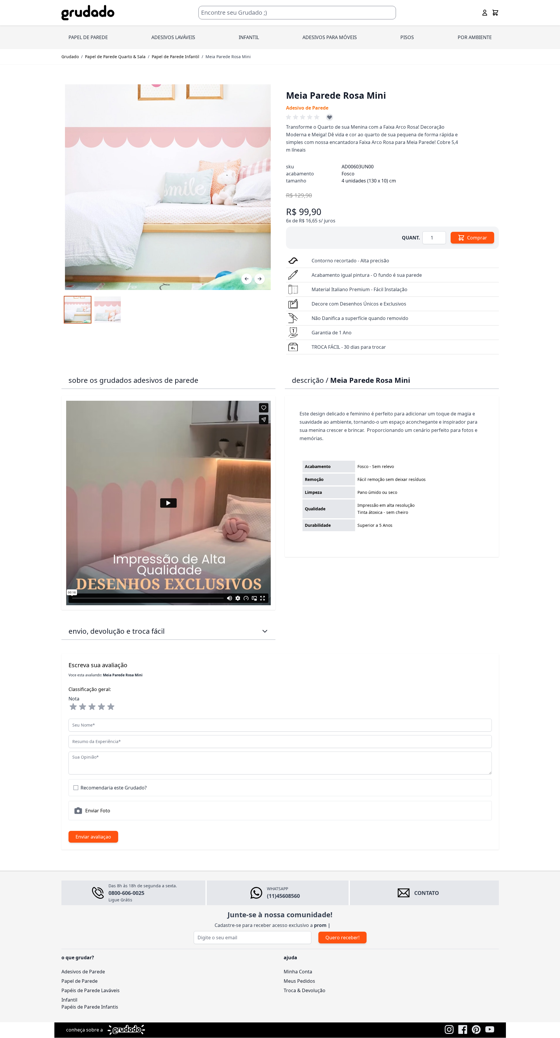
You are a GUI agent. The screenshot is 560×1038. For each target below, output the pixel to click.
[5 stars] (111, 707)
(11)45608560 (283, 895)
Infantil (69, 1000)
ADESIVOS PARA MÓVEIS (329, 37)
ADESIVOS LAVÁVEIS (173, 37)
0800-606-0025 (126, 892)
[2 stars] (82, 707)
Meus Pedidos (299, 981)
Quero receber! (342, 937)
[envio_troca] (264, 631)
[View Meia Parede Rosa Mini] (77, 309)
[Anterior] (246, 279)
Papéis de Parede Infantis (89, 1007)
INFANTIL (249, 37)
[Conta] (484, 12)
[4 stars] (101, 707)
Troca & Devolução (304, 990)
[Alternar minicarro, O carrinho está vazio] (495, 12)
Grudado (70, 56)
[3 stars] (92, 707)
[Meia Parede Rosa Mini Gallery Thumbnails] (92, 309)
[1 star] (73, 707)
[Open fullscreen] (167, 187)
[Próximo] (259, 279)
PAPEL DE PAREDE (88, 37)
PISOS (407, 37)
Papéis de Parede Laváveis (90, 990)
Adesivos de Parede (83, 971)
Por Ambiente (475, 37)
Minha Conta (298, 971)
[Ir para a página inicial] (87, 13)
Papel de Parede (79, 981)
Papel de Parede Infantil (175, 56)
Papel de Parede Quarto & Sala (115, 56)
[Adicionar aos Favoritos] (329, 117)
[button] (303, 117)
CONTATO (426, 892)
